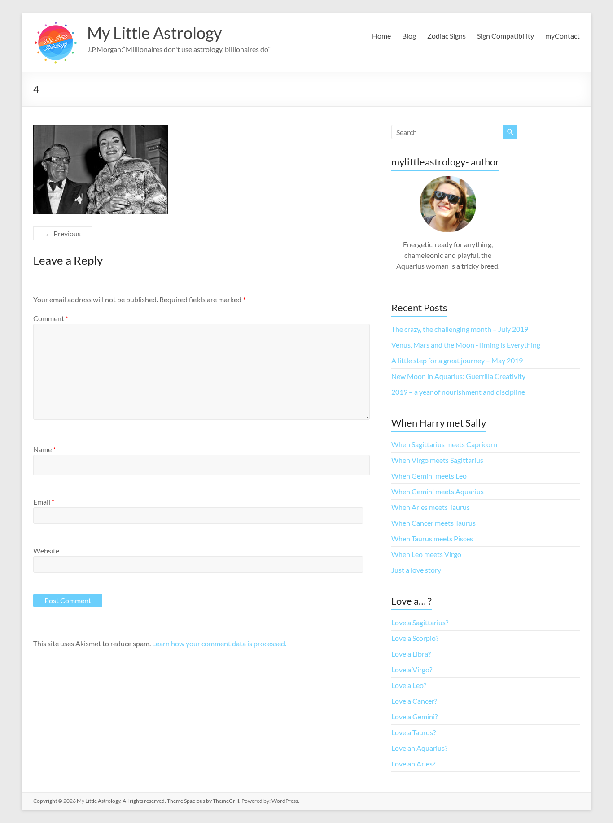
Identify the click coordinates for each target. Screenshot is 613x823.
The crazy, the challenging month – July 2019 (459, 329)
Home (381, 35)
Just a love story (416, 570)
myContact (562, 35)
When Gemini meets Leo (429, 475)
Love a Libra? (411, 653)
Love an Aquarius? (419, 748)
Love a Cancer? (414, 701)
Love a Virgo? (411, 669)
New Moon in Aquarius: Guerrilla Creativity (458, 376)
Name (44, 449)
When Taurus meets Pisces (432, 538)
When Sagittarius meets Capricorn (444, 444)
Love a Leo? (408, 685)
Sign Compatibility (505, 35)
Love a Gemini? (414, 716)
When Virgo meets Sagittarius (437, 460)
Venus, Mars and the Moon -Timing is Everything (465, 344)
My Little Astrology (154, 33)
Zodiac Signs (446, 35)
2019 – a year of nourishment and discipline (458, 392)
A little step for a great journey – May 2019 (457, 360)
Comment (50, 318)
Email (43, 501)
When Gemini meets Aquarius (437, 491)
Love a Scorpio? (414, 638)
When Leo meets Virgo (426, 554)
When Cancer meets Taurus (433, 522)
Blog (409, 35)
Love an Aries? (413, 763)
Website (46, 550)
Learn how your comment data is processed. (219, 643)
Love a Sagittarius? (419, 622)
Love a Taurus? (413, 732)
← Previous (63, 233)
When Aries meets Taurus (430, 507)
